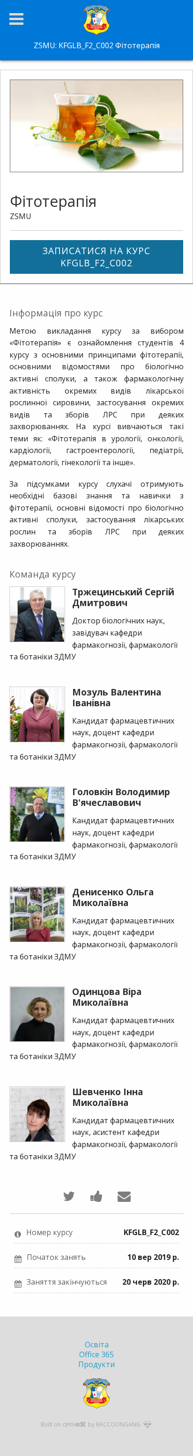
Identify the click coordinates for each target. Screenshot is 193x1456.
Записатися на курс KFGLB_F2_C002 (96, 256)
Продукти (96, 1364)
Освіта (97, 1344)
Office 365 (96, 1354)
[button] (16, 19)
